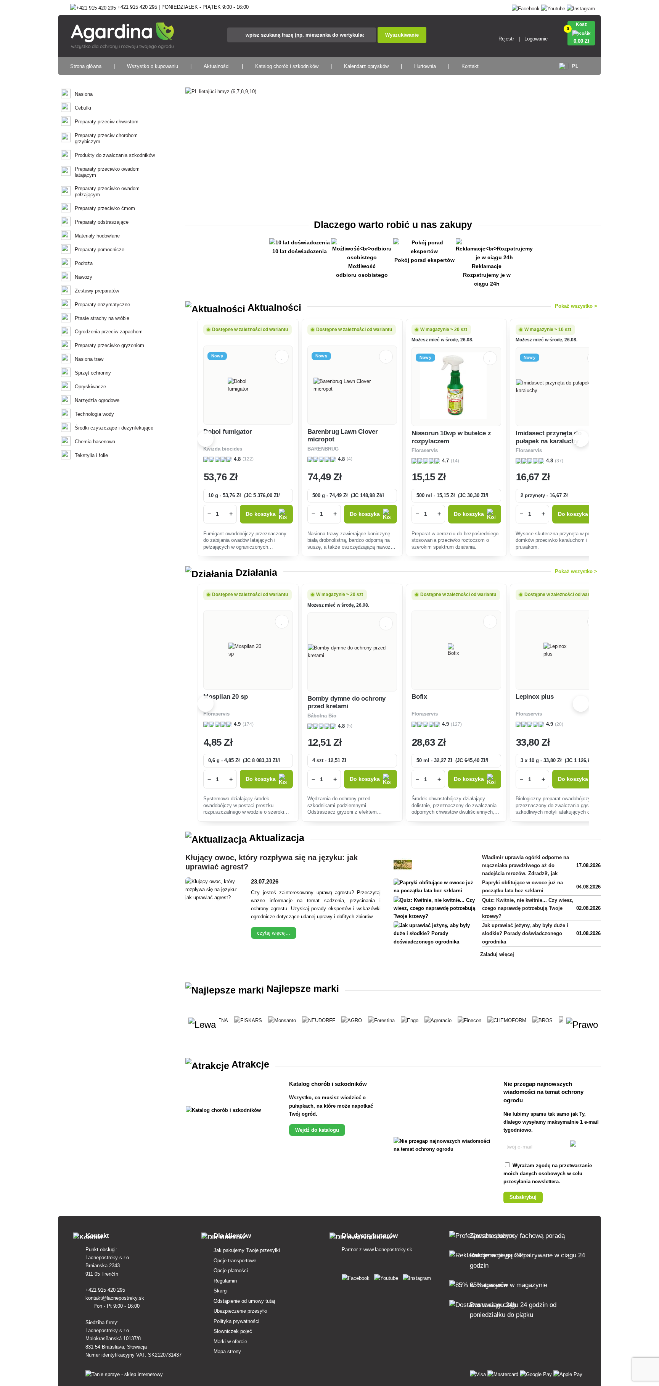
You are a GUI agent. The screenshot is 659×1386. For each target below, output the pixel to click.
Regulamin (225, 1281)
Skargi (221, 1291)
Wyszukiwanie (402, 35)
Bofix (419, 696)
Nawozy (83, 277)
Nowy (217, 356)
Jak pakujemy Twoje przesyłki (247, 1250)
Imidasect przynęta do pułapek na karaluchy (548, 437)
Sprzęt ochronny (93, 373)
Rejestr (506, 39)
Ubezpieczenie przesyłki (240, 1311)
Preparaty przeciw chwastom (106, 121)
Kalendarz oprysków (366, 66)
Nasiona (84, 94)
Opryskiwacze (90, 386)
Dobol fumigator (227, 431)
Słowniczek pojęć (233, 1331)
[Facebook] (526, 7)
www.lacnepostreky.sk (387, 1249)
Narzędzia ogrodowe (97, 400)
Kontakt (470, 66)
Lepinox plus (535, 696)
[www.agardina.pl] (357, 1276)
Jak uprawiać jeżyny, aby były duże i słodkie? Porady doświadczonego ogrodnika (525, 933)
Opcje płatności (231, 1270)
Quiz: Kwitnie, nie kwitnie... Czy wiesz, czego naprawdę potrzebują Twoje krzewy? (528, 908)
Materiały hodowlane (97, 236)
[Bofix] (456, 650)
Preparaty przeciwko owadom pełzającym (107, 191)
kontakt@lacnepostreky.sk (115, 1298)
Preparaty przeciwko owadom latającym (107, 172)
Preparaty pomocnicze (99, 249)
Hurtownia (425, 66)
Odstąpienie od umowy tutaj (244, 1301)
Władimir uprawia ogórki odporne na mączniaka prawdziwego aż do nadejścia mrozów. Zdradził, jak (525, 865)
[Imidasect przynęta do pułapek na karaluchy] (560, 386)
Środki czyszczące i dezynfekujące (114, 428)
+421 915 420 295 (106, 1290)
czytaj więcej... (273, 933)
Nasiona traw (89, 359)
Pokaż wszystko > (576, 306)
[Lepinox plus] (560, 650)
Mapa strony (227, 1351)
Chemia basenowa (95, 441)
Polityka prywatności (236, 1321)
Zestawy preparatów (97, 291)
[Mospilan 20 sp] (248, 650)
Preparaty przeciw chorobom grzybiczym (106, 138)
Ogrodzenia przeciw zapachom (109, 331)
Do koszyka (261, 514)
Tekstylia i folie (91, 455)
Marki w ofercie (230, 1341)
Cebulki (83, 108)
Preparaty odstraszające (102, 222)
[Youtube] (553, 7)
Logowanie (536, 39)
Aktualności (217, 66)
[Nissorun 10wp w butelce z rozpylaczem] (456, 386)
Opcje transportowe (235, 1260)
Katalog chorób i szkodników (286, 66)
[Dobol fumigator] (248, 385)
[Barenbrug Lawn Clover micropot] (352, 385)
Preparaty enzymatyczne (102, 304)
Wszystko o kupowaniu (152, 66)
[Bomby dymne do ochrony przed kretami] (352, 651)
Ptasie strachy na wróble (102, 318)
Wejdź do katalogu (317, 1130)
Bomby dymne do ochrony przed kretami (346, 702)
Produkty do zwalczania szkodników (115, 155)
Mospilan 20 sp (225, 696)
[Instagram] (581, 7)
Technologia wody (94, 414)
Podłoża (84, 263)
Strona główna (85, 66)
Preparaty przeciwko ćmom (105, 208)
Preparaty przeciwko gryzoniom (109, 345)
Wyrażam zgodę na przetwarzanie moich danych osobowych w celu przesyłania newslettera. (547, 1173)
